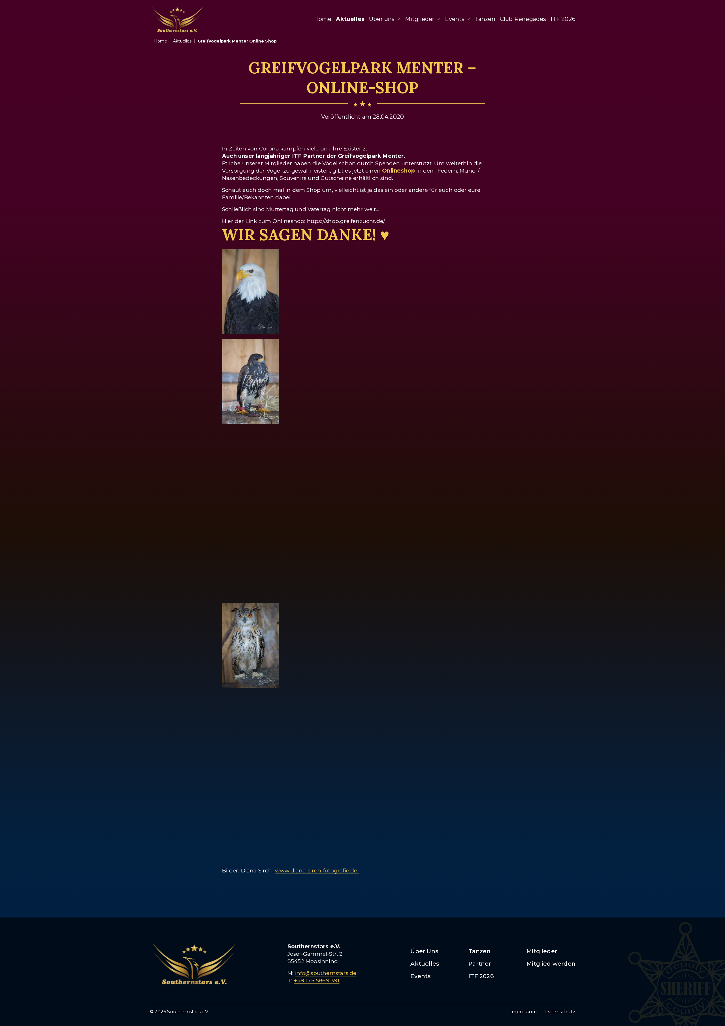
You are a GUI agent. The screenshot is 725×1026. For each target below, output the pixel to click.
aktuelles (182, 41)
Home (323, 19)
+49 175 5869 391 (317, 980)
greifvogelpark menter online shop (237, 41)
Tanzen (485, 19)
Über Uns (424, 951)
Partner (479, 963)
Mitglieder (420, 19)
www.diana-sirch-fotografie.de (317, 870)
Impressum (523, 1011)
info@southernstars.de (326, 973)
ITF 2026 (563, 19)
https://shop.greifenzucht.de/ (346, 221)
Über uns (382, 19)
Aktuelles (350, 19)
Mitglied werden (550, 963)
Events (455, 19)
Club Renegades (523, 19)
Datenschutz (560, 1011)
